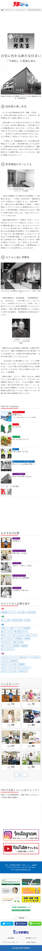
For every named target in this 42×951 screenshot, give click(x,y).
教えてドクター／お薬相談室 (10, 645)
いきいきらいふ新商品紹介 (10, 660)
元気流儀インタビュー (8, 612)
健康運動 (24, 645)
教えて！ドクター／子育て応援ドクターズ (14, 631)
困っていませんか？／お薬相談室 (12, 638)
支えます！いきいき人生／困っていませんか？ (16, 667)
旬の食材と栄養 (17, 620)
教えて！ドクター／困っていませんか (13, 635)
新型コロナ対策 (18, 642)
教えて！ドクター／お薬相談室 (20, 628)
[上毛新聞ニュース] (21, 934)
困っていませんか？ (8, 649)
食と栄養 (27, 620)
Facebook (22, 923)
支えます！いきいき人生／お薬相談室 (13, 664)
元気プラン (5, 628)
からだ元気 (21, 612)
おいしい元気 (6, 620)
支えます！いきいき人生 (9, 671)
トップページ (7, 10)
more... (21, 775)
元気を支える (23, 671)
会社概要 (11, 938)
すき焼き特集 (31, 612)
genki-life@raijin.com (23, 869)
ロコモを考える (35, 657)
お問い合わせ (31, 942)
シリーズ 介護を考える (21, 657)
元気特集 (27, 638)
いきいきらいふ (6, 642)
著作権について (31, 938)
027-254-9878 (15, 867)
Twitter (8, 923)
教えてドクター (32, 635)
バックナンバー (20, 10)
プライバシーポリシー (11, 942)
